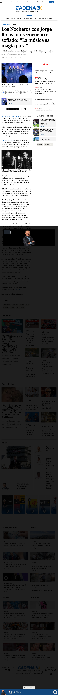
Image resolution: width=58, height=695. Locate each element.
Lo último (44, 64)
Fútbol (39, 69)
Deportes (5, 2)
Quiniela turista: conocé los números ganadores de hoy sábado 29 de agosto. (43, 112)
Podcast (39, 144)
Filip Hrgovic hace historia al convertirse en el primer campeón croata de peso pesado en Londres (45, 102)
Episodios (10, 103)
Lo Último (18, 11)
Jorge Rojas (15, 116)
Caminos (11, 2)
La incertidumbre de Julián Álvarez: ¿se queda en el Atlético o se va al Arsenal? (45, 91)
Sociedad (40, 108)
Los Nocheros (6, 116)
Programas (22, 2)
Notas (7, 18)
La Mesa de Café (37, 18)
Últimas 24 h (40, 2)
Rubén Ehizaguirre (8, 140)
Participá (51, 2)
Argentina (24, 11)
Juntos (29, 16)
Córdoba (32, 11)
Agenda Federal (28, 18)
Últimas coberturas (31, 2)
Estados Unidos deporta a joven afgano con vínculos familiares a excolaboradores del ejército (45, 81)
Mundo (39, 77)
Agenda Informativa (47, 18)
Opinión (16, 2)
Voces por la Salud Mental (17, 18)
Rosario (38, 11)
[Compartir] (25, 109)
